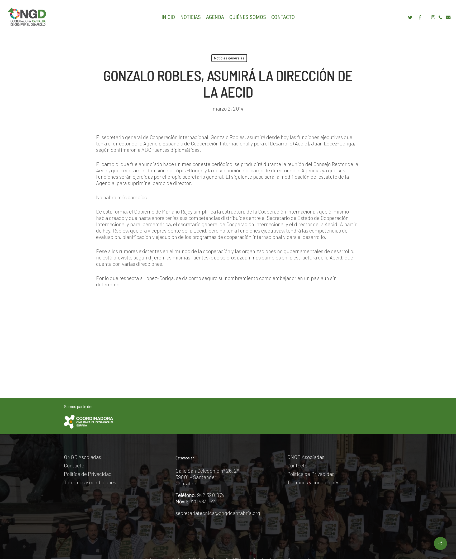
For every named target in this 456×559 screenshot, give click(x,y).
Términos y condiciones (90, 482)
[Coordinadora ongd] (88, 422)
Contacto (74, 465)
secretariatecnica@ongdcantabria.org (217, 513)
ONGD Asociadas (82, 457)
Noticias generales (229, 58)
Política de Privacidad (88, 474)
